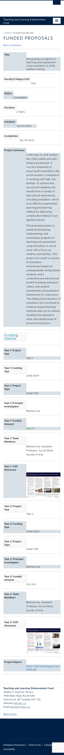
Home (8, 33)
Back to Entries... (13, 45)
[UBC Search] (57, 4)
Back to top (10, 714)
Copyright (48, 745)
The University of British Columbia (23, 7)
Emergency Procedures (14, 745)
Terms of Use (35, 745)
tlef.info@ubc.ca (20, 707)
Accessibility (9, 749)
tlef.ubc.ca (20, 703)
